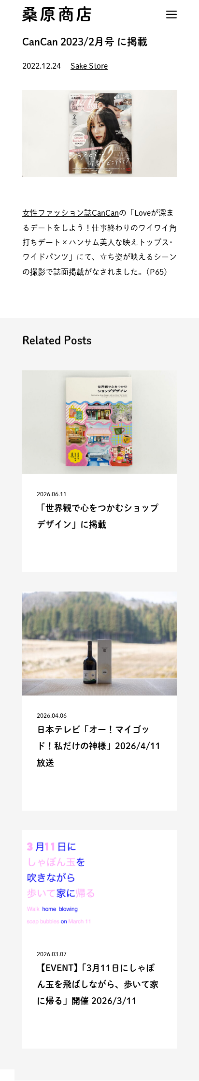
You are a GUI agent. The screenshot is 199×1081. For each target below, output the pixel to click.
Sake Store (89, 66)
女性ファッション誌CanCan (70, 213)
